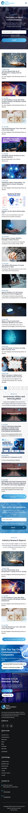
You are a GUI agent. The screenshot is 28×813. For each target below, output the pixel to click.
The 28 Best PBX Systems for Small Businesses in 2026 (13, 266)
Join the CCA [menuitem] (4, 735)
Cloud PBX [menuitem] (4, 768)
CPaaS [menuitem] (3, 770)
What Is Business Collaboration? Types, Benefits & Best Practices (12, 376)
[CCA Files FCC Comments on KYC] (12, 453)
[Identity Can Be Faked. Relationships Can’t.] (14, 200)
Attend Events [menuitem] (5, 737)
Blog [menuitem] (2, 744)
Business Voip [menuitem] (5, 764)
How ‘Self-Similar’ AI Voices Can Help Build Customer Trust (13, 348)
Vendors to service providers (12, 667)
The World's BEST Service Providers (13, 664)
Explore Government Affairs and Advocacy (13, 496)
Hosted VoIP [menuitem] (4, 766)
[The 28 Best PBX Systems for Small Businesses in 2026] (14, 254)
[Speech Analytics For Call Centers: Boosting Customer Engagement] (14, 281)
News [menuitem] (2, 742)
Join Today (6, 691)
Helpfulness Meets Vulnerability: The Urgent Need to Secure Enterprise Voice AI (13, 184)
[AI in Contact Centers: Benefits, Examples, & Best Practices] (14, 227)
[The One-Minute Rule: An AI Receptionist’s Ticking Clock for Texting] (14, 60)
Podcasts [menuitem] (4, 746)
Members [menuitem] (3, 748)
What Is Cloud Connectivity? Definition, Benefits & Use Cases (12, 321)
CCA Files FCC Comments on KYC (11, 457)
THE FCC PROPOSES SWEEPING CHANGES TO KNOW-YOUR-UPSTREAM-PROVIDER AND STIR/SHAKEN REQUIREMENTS (11, 429)
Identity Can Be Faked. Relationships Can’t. (13, 212)
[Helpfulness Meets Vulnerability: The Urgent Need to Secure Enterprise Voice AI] (14, 171)
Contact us (6, 695)
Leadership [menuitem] (4, 751)
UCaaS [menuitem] (3, 775)
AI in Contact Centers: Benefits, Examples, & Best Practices (12, 239)
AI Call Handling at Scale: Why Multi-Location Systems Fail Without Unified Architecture (14, 101)
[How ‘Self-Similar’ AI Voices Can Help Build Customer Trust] (14, 337)
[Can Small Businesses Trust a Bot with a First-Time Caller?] (14, 117)
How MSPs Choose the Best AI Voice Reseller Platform (13, 156)
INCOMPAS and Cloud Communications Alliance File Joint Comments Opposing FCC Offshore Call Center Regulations (13, 483)
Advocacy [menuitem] (4, 739)
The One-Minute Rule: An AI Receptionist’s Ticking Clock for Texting (11, 72)
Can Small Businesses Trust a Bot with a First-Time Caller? (14, 129)
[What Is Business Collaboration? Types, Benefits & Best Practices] (14, 364)
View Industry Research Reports (13, 639)
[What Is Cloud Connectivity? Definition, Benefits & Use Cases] (14, 310)
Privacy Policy (14, 810)
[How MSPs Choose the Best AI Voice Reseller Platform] (14, 144)
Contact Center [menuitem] (5, 773)
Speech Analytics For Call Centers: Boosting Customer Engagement (12, 293)
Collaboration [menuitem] (5, 761)
